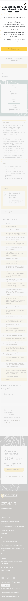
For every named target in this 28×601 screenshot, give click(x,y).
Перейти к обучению (14, 49)
